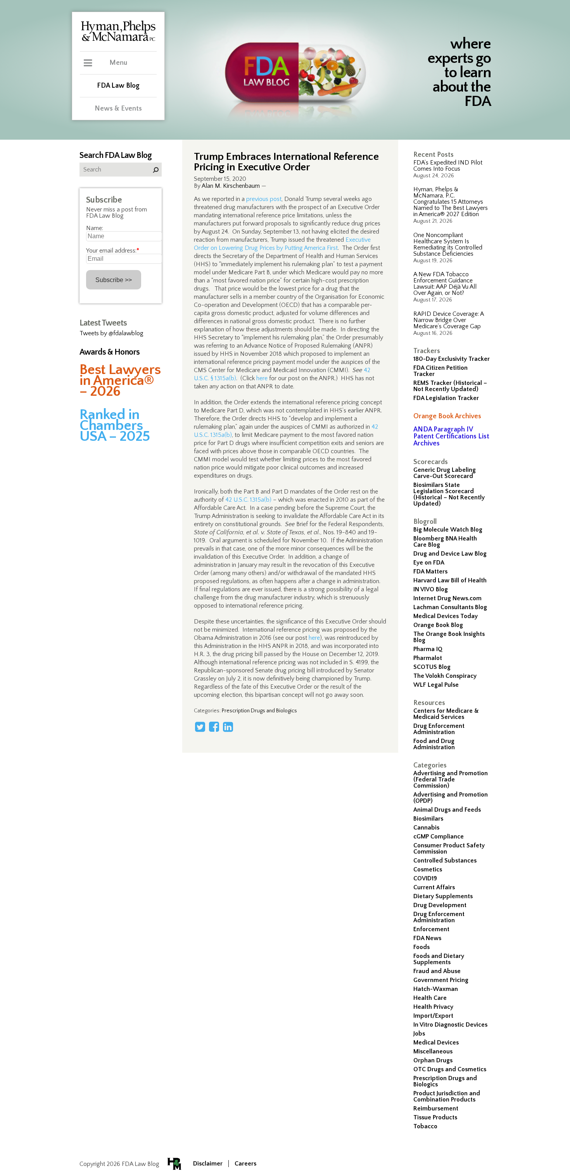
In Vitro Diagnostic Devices (450, 1024)
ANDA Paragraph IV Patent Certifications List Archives (451, 436)
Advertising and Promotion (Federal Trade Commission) (450, 779)
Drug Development (439, 905)
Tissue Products (435, 1117)
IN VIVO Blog (430, 589)
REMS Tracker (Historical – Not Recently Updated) (450, 386)
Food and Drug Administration (434, 744)
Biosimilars (428, 818)
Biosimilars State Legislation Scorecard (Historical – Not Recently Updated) (449, 494)
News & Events (118, 108)
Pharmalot (427, 658)
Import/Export (433, 1015)
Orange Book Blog (438, 625)
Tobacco (425, 1126)
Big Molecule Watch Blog (447, 529)
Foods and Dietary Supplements (438, 959)
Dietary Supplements (443, 896)
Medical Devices (436, 1042)
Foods (421, 947)
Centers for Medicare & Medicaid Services (446, 713)
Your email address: (112, 250)
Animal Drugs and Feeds (447, 809)
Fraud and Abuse (437, 971)
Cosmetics (427, 869)
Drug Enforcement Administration (439, 729)
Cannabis (426, 827)
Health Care (430, 997)
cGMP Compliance (438, 836)
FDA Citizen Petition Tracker (440, 371)
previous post (264, 199)
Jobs (419, 1033)
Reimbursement (435, 1108)
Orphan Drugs (433, 1060)
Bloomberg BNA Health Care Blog (445, 541)
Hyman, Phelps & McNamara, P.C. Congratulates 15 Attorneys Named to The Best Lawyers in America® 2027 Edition (450, 202)
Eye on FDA (428, 562)
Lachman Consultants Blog (450, 607)
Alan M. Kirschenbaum (231, 185)
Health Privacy (433, 1006)
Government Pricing (440, 980)
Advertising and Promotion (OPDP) (450, 797)
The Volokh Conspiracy (445, 675)
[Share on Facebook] (214, 727)
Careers (245, 1163)
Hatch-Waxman (435, 988)
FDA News (427, 938)
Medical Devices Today (445, 616)
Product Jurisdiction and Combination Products (446, 1096)
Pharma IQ (427, 649)
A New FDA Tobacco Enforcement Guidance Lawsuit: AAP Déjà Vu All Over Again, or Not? (445, 283)
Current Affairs (434, 887)
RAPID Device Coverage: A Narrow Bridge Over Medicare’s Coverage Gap (448, 320)
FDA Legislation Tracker (446, 398)
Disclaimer (208, 1163)
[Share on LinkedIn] (228, 727)
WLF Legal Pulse (436, 684)
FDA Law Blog (118, 85)
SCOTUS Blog (432, 666)
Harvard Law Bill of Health (450, 580)
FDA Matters (430, 571)
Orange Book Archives (447, 416)
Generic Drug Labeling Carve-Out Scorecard (444, 473)
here (262, 378)
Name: (94, 228)
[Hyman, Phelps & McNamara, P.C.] (118, 40)
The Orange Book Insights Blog (449, 637)
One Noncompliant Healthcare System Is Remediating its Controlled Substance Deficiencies (447, 244)
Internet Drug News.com (447, 598)
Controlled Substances (445, 860)
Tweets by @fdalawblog (111, 333)
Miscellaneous (433, 1051)
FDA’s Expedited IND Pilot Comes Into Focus (447, 165)
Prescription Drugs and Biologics (445, 1081)
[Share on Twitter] (200, 727)
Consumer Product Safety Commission (449, 848)
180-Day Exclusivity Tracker (451, 358)
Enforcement (431, 929)
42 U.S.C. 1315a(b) (248, 499)
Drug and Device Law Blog (450, 553)
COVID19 (425, 878)
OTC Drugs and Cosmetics (449, 1069)
